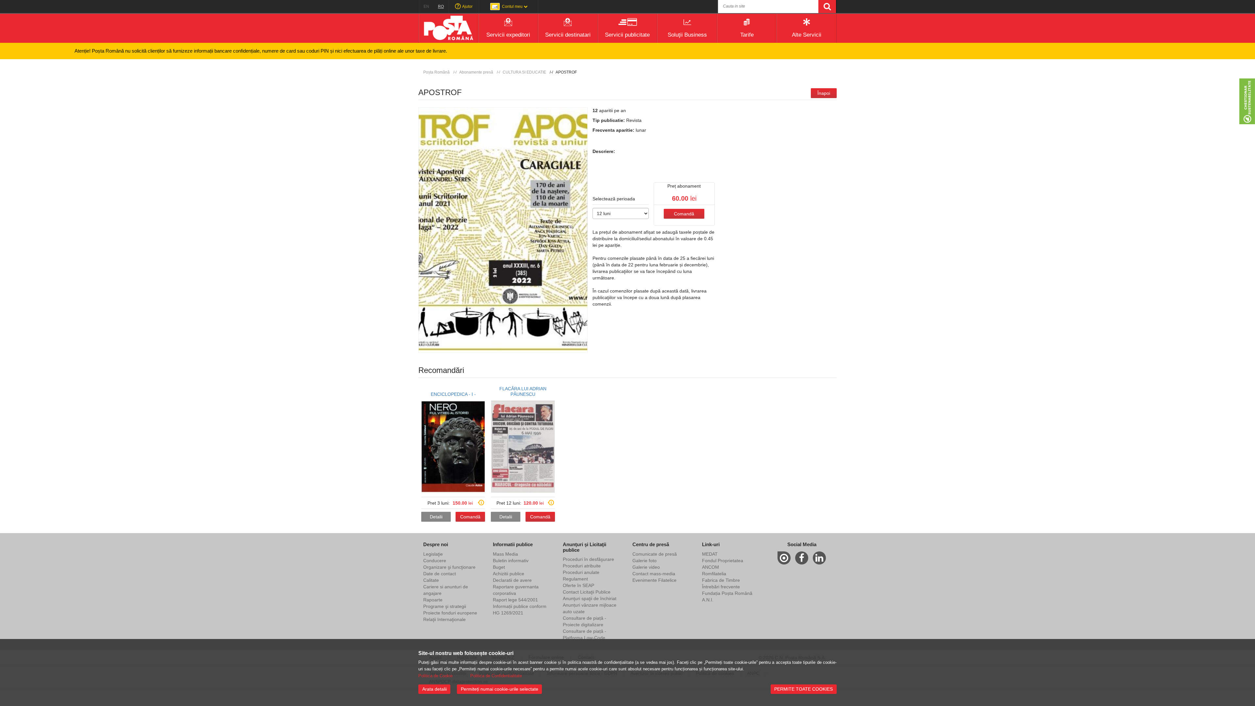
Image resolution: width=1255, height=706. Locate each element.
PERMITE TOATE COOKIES (803, 689)
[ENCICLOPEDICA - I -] (453, 446)
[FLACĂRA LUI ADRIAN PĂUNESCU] (523, 446)
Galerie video (646, 567)
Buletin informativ (510, 560)
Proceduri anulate (581, 572)
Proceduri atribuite (582, 565)
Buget (499, 567)
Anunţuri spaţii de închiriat (589, 598)
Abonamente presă (476, 72)
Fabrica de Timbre (721, 580)
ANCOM (710, 567)
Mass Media (505, 554)
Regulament (575, 578)
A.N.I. (707, 599)
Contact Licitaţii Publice (587, 592)
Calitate (431, 580)
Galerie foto (644, 560)
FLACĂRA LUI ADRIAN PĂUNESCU (522, 391)
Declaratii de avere (512, 580)
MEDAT (710, 554)
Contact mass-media (653, 573)
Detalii (436, 516)
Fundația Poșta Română (727, 593)
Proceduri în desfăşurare (588, 559)
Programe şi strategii (444, 606)
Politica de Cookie (435, 675)
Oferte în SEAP (578, 585)
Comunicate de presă (654, 554)
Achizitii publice (508, 573)
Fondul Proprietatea (722, 560)
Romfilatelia (714, 573)
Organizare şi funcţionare (449, 567)
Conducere (434, 560)
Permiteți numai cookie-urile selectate (499, 689)
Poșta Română (436, 72)
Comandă (684, 213)
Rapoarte (433, 599)
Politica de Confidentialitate (496, 675)
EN (426, 6)
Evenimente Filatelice (654, 580)
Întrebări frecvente (721, 586)
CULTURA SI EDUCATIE (524, 72)
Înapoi (823, 93)
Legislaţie (433, 554)
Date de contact (439, 573)
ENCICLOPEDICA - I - (453, 394)
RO (441, 6)
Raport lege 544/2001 (515, 599)
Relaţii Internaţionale (444, 619)
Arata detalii (434, 689)
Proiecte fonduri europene (450, 612)
